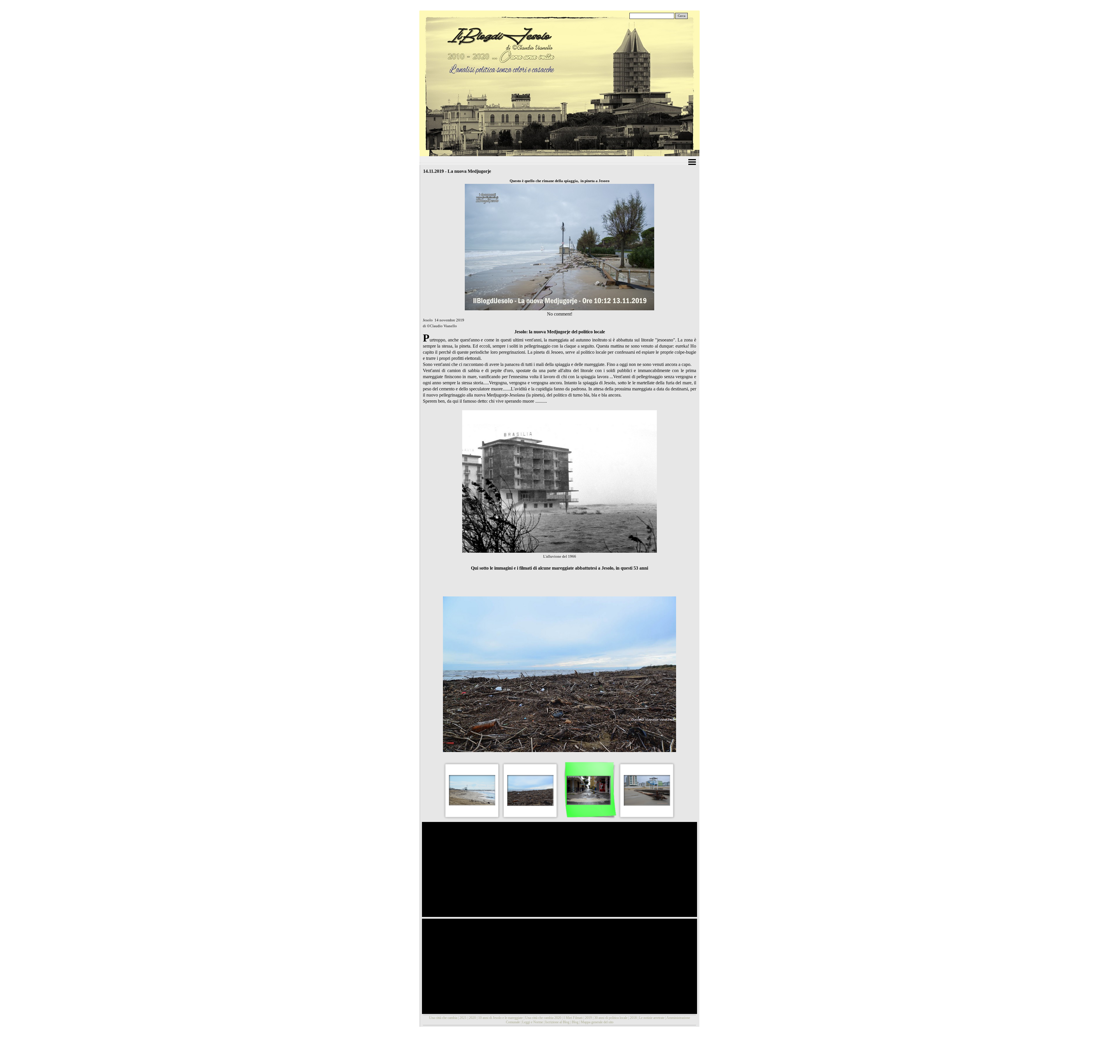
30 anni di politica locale (610, 1018)
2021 (463, 1018)
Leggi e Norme (532, 1022)
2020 (472, 1018)
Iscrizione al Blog (557, 1022)
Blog (575, 1022)
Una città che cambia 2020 (543, 1018)
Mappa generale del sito (597, 1022)
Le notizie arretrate (651, 1018)
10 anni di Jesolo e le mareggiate (500, 1018)
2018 (633, 1018)
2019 (588, 1018)
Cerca (681, 15)
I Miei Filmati (573, 1018)
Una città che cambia (443, 1018)
